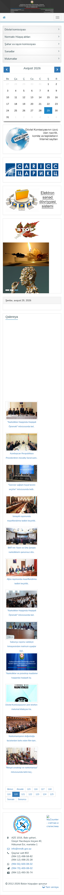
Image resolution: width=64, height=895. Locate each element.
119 (9, 794)
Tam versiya (52, 887)
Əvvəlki (20, 789)
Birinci (10, 789)
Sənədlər (10, 51)
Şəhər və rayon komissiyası (20, 44)
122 (30, 794)
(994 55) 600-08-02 (22, 864)
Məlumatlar (11, 58)
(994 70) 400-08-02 (22, 868)
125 (52, 794)
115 (29, 789)
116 (36, 789)
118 (50, 789)
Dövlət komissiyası (15, 29)
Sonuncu (22, 799)
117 (43, 789)
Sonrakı (10, 799)
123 (37, 794)
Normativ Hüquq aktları (17, 36)
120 (16, 794)
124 (44, 794)
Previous (4, 255)
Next (60, 255)
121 (23, 794)
